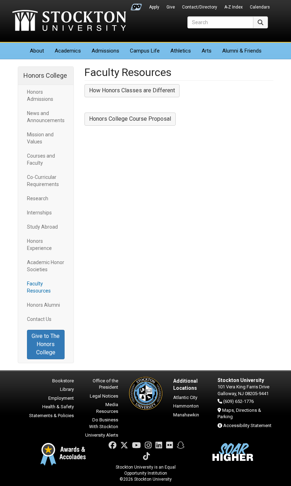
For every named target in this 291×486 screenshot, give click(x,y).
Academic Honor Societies (45, 266)
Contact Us (39, 319)
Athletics (180, 51)
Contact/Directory (199, 7)
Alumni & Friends (242, 51)
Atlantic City (185, 397)
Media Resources (107, 408)
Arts (207, 51)
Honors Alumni (43, 305)
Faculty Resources (39, 287)
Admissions (105, 51)
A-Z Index (233, 7)
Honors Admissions (40, 95)
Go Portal (136, 5)
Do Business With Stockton (103, 423)
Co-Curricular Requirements (43, 180)
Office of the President (105, 384)
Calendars (260, 7)
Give (170, 7)
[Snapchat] (181, 445)
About (37, 51)
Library (67, 389)
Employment (61, 398)
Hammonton (186, 406)
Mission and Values (40, 138)
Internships (39, 212)
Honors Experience (39, 244)
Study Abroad (42, 227)
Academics (68, 51)
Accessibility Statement (247, 425)
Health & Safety (58, 406)
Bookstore (63, 380)
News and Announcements (46, 116)
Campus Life (145, 51)
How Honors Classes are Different (132, 90)
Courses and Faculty (41, 159)
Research (37, 198)
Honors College (45, 75)
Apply (154, 7)
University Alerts (101, 435)
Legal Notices (104, 396)
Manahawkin (186, 414)
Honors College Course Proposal (130, 118)
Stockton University (69, 21)
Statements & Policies (51, 415)
